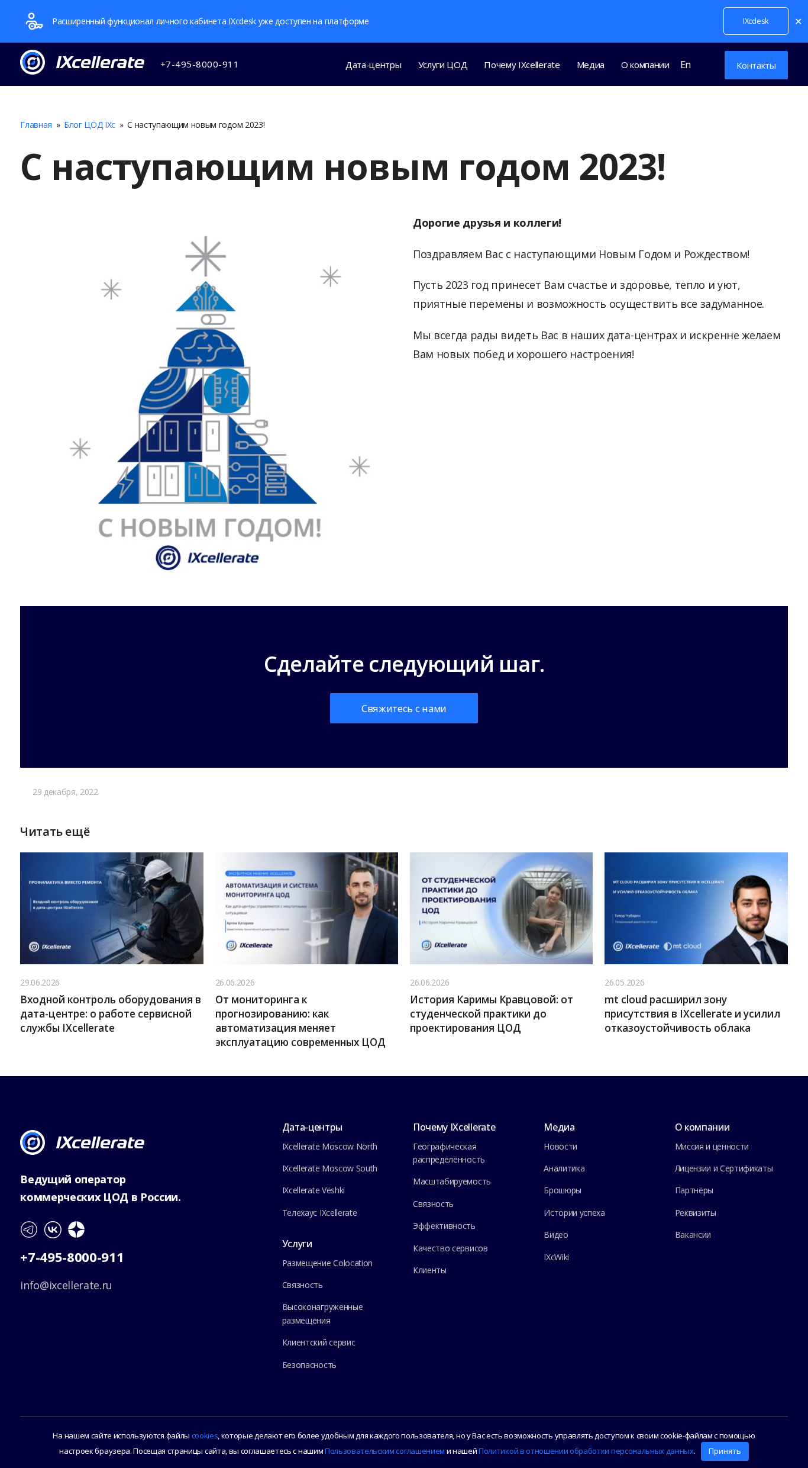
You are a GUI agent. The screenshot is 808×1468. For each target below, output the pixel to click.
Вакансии (693, 1234)
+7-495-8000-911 (72, 1257)
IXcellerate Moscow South (329, 1168)
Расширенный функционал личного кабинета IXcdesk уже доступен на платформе (210, 21)
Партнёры (694, 1190)
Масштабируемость (452, 1181)
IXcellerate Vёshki (313, 1190)
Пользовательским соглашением (385, 1451)
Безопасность (309, 1364)
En (685, 64)
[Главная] (82, 1141)
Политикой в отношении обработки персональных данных (586, 1451)
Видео (556, 1234)
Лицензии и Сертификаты (724, 1168)
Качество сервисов (450, 1248)
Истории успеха (574, 1212)
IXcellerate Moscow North (329, 1146)
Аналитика (564, 1168)
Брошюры (562, 1190)
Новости (560, 1146)
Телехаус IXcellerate (319, 1212)
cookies (205, 1435)
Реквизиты (695, 1212)
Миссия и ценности (712, 1146)
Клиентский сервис (318, 1342)
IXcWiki (556, 1257)
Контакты (755, 65)
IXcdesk (756, 20)
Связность (302, 1284)
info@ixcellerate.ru (66, 1285)
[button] (705, 64)
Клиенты (430, 1270)
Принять (725, 1451)
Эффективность (444, 1225)
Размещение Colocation (327, 1263)
